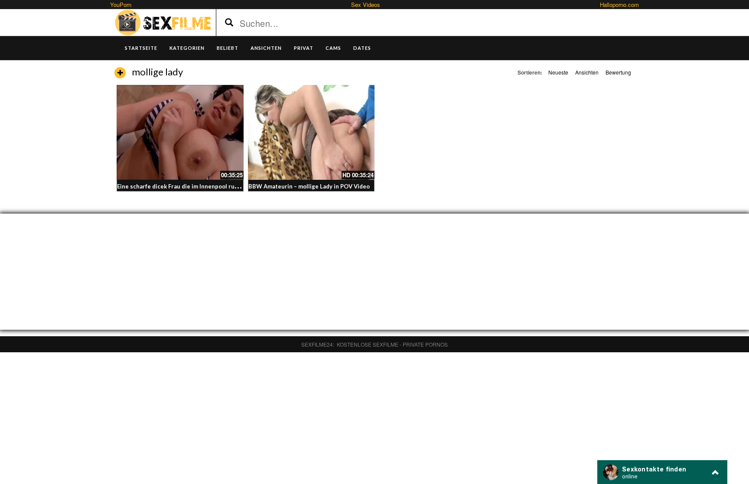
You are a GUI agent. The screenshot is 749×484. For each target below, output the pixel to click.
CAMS (333, 48)
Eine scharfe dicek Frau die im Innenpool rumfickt (184, 186)
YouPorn (120, 4)
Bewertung (618, 72)
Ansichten (587, 72)
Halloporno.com (619, 4)
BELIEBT (227, 48)
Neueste (558, 72)
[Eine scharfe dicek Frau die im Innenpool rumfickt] (180, 132)
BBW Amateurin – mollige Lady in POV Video (309, 186)
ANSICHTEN (266, 48)
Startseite (141, 48)
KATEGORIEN (187, 48)
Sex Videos (365, 4)
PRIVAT (303, 48)
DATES (362, 48)
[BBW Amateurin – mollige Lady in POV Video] (311, 132)
